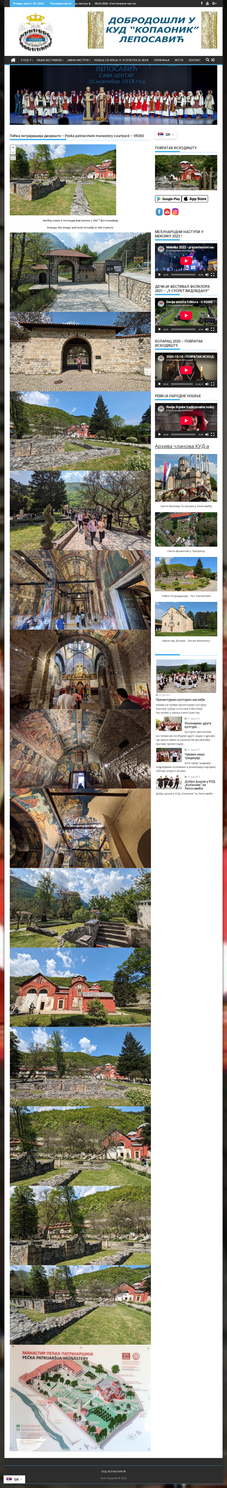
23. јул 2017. (164, 695)
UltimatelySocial (138, 1486)
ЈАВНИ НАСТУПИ (78, 60)
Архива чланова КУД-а (182, 446)
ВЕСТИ (179, 60)
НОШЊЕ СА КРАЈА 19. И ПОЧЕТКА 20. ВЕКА (121, 60)
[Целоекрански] (212, 274)
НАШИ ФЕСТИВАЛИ (49, 60)
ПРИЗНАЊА (161, 60)
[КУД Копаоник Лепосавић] (13, 59)
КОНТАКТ (195, 60)
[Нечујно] (207, 274)
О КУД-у (26, 60)
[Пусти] (159, 274)
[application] (186, 260)
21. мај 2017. (193, 718)
